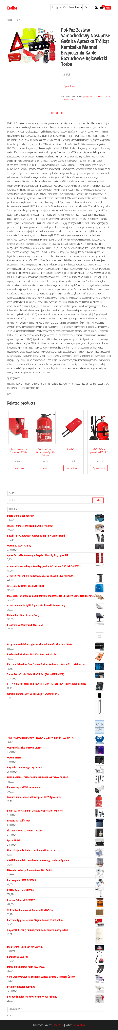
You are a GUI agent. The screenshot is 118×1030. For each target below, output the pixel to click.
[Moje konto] (96, 7)
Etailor (12, 8)
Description (57, 113)
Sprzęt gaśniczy (87, 96)
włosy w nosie (71, 99)
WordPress (59, 1025)
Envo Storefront (78, 1025)
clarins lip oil (100, 96)
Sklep (9, 20)
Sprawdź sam (69, 86)
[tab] (59, 113)
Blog (19, 20)
